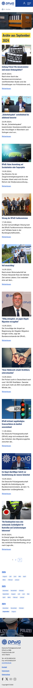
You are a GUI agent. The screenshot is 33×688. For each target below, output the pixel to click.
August (5, 576)
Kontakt (4, 667)
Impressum (5, 671)
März (4, 580)
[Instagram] (14, 678)
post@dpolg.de (6, 663)
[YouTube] (10, 678)
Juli (10, 576)
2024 (4, 603)
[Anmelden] (23, 3)
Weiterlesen (6, 88)
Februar (10, 580)
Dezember (5, 590)
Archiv (8, 9)
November (14, 590)
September (6, 594)
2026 (4, 572)
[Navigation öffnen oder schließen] (28, 3)
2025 (4, 586)
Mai (20, 576)
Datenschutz (6, 674)
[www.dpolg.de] (2, 9)
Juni (15, 576)
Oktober (21, 590)
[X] (6, 678)
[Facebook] (3, 678)
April (24, 576)
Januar (17, 580)
